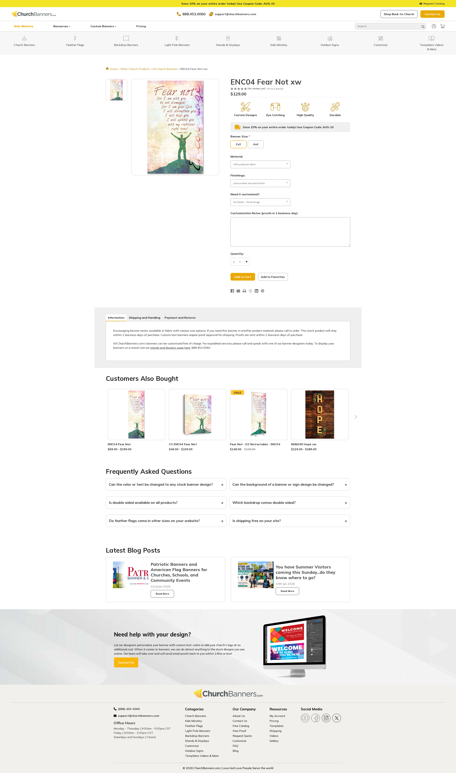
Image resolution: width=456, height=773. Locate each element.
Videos (274, 736)
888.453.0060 (194, 14)
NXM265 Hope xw (304, 444)
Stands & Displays (197, 741)
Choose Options (136, 419)
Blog (236, 751)
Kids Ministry (23, 26)
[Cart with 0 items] (442, 26)
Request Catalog (434, 3)
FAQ (235, 746)
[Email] (238, 290)
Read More (162, 593)
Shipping (275, 731)
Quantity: (237, 253)
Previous (101, 417)
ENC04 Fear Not (119, 444)
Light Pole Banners (197, 731)
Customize (192, 746)
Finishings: (237, 175)
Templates (277, 726)
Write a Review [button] (275, 88)
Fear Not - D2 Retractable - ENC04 (255, 444)
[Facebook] (232, 290)
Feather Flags (194, 726)
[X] (250, 290)
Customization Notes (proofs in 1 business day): (264, 213)
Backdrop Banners (197, 736)
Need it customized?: (245, 194)
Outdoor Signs (194, 751)
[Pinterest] (262, 290)
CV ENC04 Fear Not (183, 444)
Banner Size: (240, 136)
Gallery (274, 741)
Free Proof (239, 731)
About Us (239, 716)
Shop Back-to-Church (399, 14)
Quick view (136, 410)
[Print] (244, 290)
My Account (277, 716)
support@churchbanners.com (235, 14)
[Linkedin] (256, 290)
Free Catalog (241, 726)
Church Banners (195, 716)
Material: (236, 156)
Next (355, 417)
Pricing (141, 26)
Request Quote (242, 736)
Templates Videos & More (202, 756)
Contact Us (432, 14)
